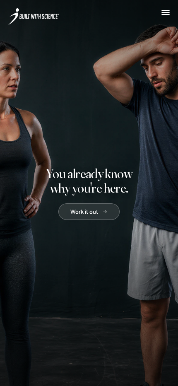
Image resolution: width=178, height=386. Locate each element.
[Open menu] (165, 12)
